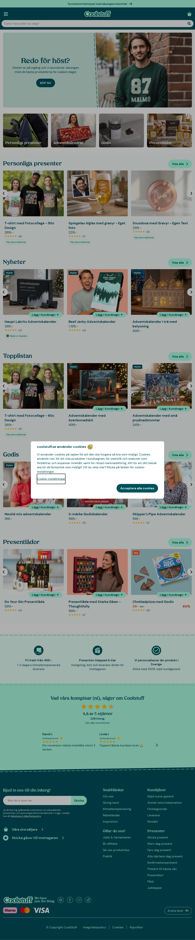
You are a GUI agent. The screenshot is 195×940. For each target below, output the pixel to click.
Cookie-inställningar (51, 479)
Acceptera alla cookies (137, 488)
